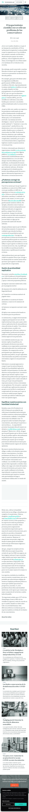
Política (19, 18)
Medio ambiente (11, 18)
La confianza (11, 154)
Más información (6, 801)
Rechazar (8, 804)
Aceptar (21, 804)
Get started (19, 2)
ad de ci (13, 87)
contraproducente (8, 235)
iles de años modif (15, 200)
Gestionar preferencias (14, 808)
